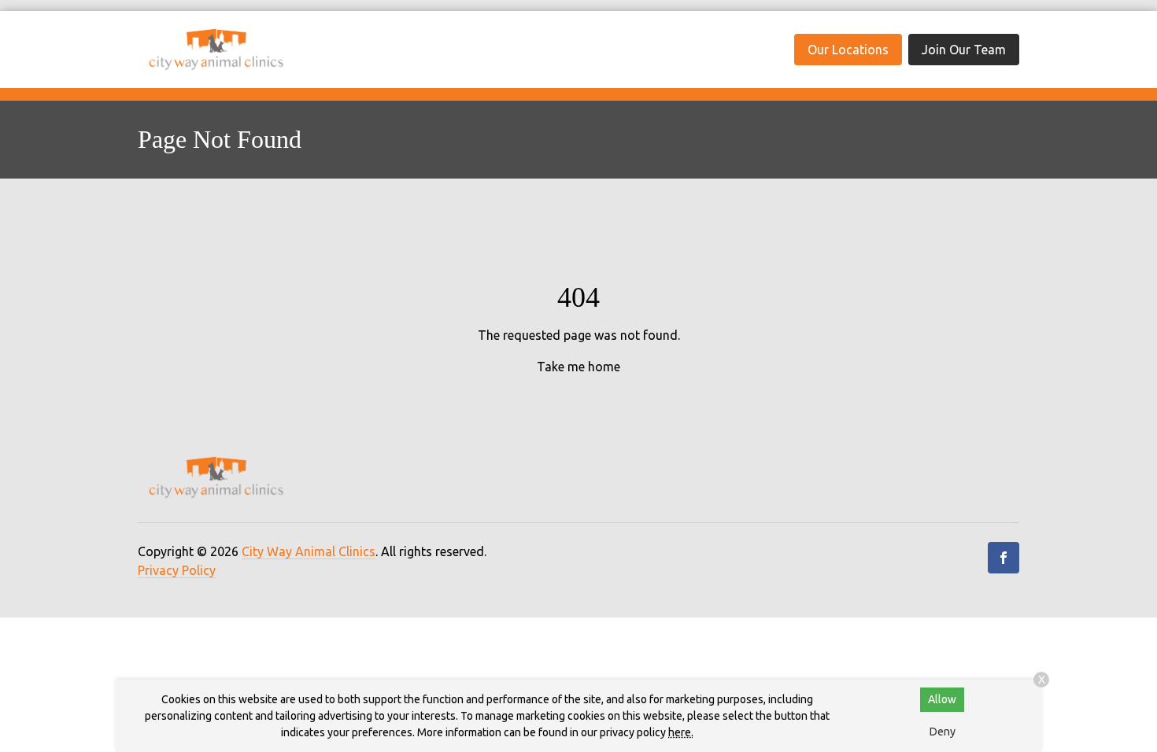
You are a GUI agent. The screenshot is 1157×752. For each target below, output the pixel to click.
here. (680, 732)
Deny (943, 731)
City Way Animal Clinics (308, 551)
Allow (942, 699)
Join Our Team (964, 49)
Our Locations (848, 49)
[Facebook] (1003, 557)
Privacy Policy (177, 570)
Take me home (578, 366)
